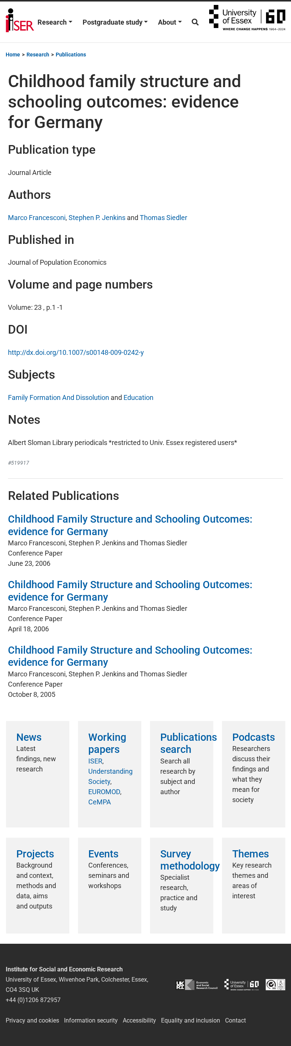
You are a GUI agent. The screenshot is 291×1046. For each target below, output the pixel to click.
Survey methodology (190, 860)
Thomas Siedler (163, 218)
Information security (91, 1020)
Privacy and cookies (32, 1020)
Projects (35, 854)
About (167, 22)
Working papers (107, 743)
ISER (95, 761)
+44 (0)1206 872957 (33, 1000)
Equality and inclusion (190, 1020)
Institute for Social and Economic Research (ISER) (20, 22)
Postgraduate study (112, 22)
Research (52, 22)
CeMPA (99, 802)
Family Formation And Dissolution (58, 397)
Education (138, 397)
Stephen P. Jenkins (97, 218)
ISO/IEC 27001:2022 (275, 985)
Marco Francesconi (37, 218)
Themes (250, 854)
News (29, 737)
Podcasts (253, 737)
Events (103, 854)
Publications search (188, 743)
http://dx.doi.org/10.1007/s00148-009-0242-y (76, 352)
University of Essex (247, 22)
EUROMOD (104, 792)
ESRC (196, 985)
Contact (235, 1020)
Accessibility (139, 1020)
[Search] (195, 22)
